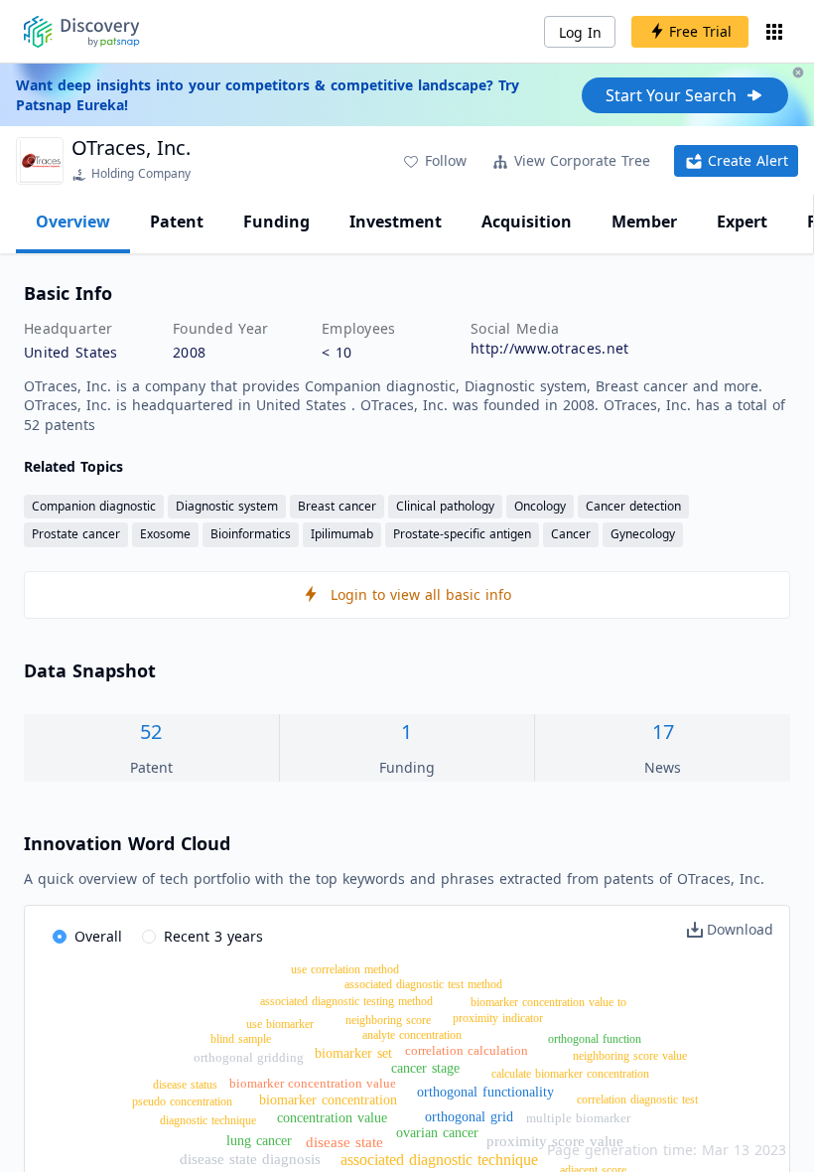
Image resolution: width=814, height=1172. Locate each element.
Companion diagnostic (94, 506)
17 (663, 731)
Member (644, 221)
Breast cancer (337, 506)
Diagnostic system (227, 506)
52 (151, 731)
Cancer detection (633, 506)
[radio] (87, 938)
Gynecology (642, 533)
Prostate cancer (76, 533)
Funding (276, 221)
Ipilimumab (342, 533)
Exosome (165, 533)
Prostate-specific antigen (462, 533)
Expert (742, 221)
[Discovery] (82, 32)
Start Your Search (671, 95)
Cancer (571, 533)
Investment (395, 221)
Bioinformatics (250, 533)
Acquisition (526, 221)
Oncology (540, 506)
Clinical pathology (445, 506)
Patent (177, 221)
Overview (73, 221)
